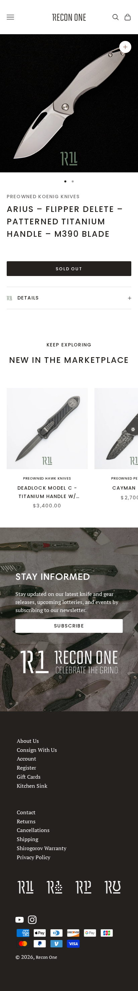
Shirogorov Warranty (41, 848)
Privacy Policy (33, 857)
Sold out (69, 269)
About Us (28, 741)
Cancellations (33, 830)
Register (26, 767)
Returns (26, 821)
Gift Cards (29, 776)
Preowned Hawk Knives (47, 478)
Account (26, 758)
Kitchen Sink (32, 785)
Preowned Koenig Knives (43, 196)
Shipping (27, 839)
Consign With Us (37, 749)
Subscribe (69, 625)
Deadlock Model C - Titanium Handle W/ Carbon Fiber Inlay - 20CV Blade (47, 492)
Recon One (46, 957)
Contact (26, 812)
